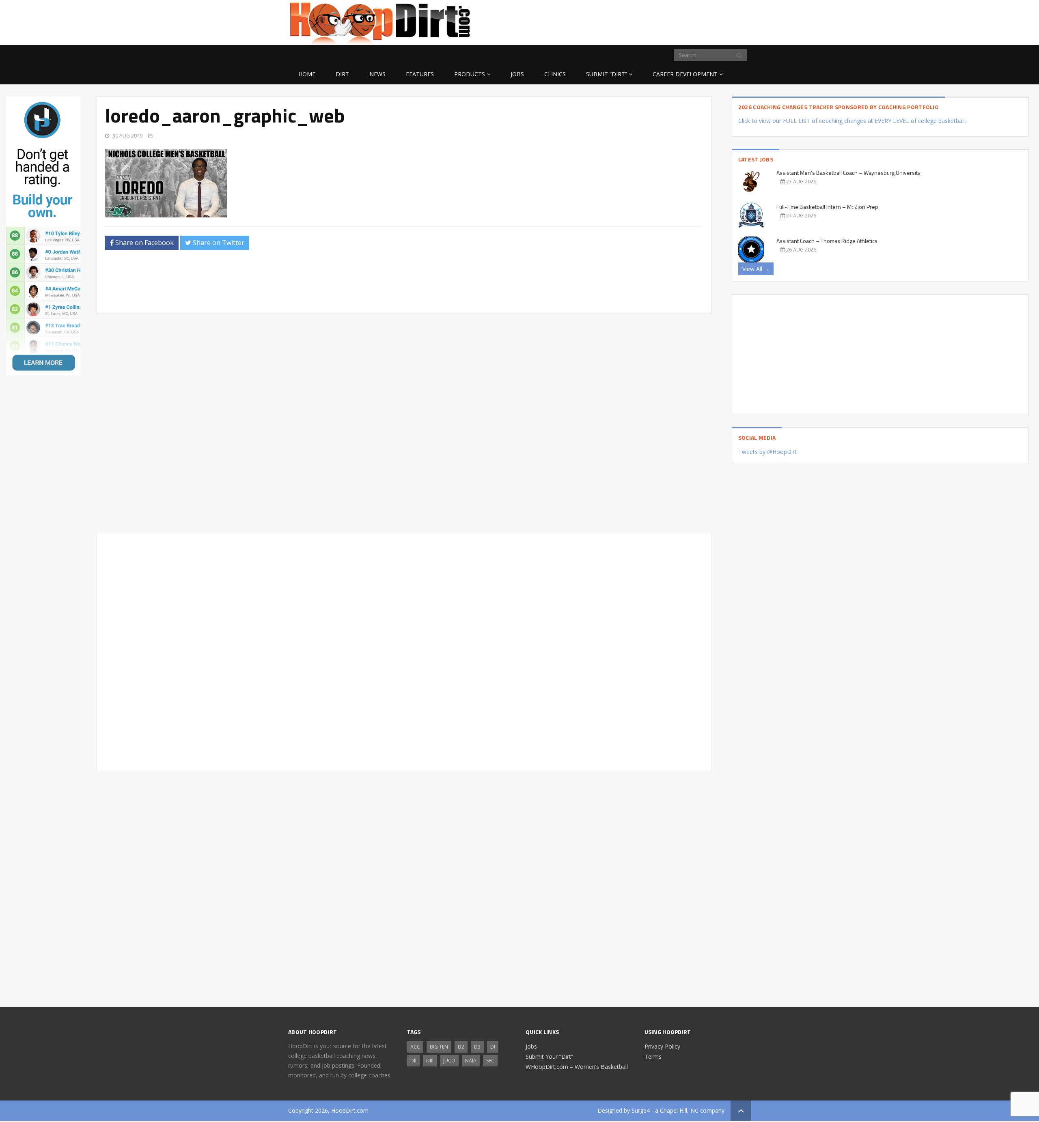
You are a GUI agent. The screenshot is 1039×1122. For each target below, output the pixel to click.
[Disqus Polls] (404, 423)
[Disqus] (404, 650)
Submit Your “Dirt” (549, 1056)
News (377, 74)
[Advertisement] (686, 21)
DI (492, 1046)
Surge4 (641, 1110)
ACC (415, 1046)
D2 (461, 1046)
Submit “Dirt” (606, 74)
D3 (477, 1046)
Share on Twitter (217, 242)
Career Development (685, 74)
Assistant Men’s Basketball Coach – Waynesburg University (848, 172)
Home (306, 74)
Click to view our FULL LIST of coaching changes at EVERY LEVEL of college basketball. (852, 121)
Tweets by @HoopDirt (767, 452)
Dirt (342, 74)
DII (413, 1060)
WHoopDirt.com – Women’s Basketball (577, 1066)
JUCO (449, 1060)
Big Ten (439, 1046)
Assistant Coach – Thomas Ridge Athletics (826, 240)
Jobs (517, 74)
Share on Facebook (144, 242)
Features (420, 74)
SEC (490, 1060)
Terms (653, 1056)
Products (469, 74)
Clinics (555, 74)
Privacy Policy (662, 1046)
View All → (756, 269)
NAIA (470, 1060)
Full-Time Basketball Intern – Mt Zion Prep (827, 206)
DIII (429, 1060)
